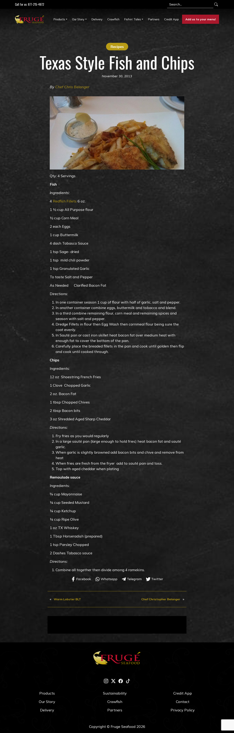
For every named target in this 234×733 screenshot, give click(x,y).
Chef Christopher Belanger (160, 599)
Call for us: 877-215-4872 (29, 4)
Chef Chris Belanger (72, 87)
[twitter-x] (113, 680)
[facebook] (120, 680)
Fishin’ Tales (132, 19)
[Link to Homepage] (30, 19)
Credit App (171, 19)
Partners (153, 19)
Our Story (78, 19)
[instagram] (106, 680)
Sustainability (115, 693)
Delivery (97, 19)
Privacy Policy (183, 710)
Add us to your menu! (200, 19)
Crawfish (113, 19)
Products (59, 19)
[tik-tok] (128, 680)
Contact (182, 701)
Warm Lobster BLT (67, 599)
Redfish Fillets (65, 201)
